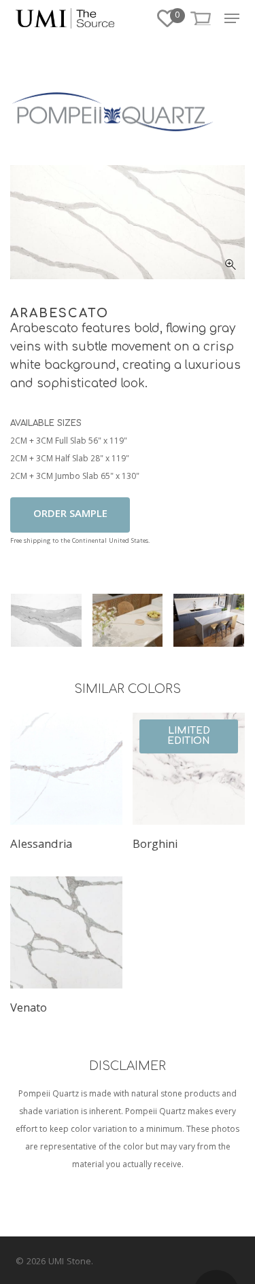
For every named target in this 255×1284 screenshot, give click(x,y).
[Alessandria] (66, 769)
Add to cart (70, 515)
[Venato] (66, 932)
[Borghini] (189, 769)
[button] (231, 18)
